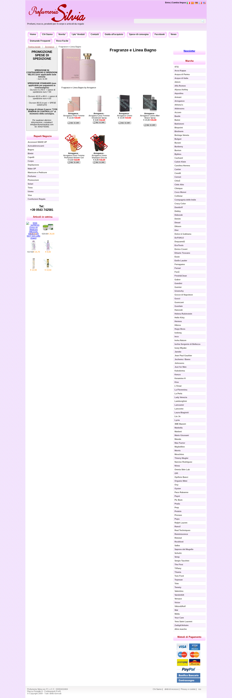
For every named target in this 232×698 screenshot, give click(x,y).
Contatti (95, 34)
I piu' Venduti (78, 34)
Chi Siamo (47, 34)
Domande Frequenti (40, 41)
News (174, 34)
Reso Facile (62, 41)
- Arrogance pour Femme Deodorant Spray (99, 115)
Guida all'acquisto (114, 34)
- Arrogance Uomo (124, 114)
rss (199, 689)
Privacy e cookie (188, 689)
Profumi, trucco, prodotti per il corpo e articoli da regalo (55, 24)
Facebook (160, 34)
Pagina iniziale (34, 47)
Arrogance (49, 47)
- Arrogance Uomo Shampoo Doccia (99, 155)
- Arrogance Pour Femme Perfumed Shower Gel (73, 155)
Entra (167, 2)
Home (33, 34)
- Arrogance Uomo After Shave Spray (150, 115)
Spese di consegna (139, 34)
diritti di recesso (171, 689)
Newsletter (189, 51)
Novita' (62, 34)
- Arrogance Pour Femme (73, 114)
